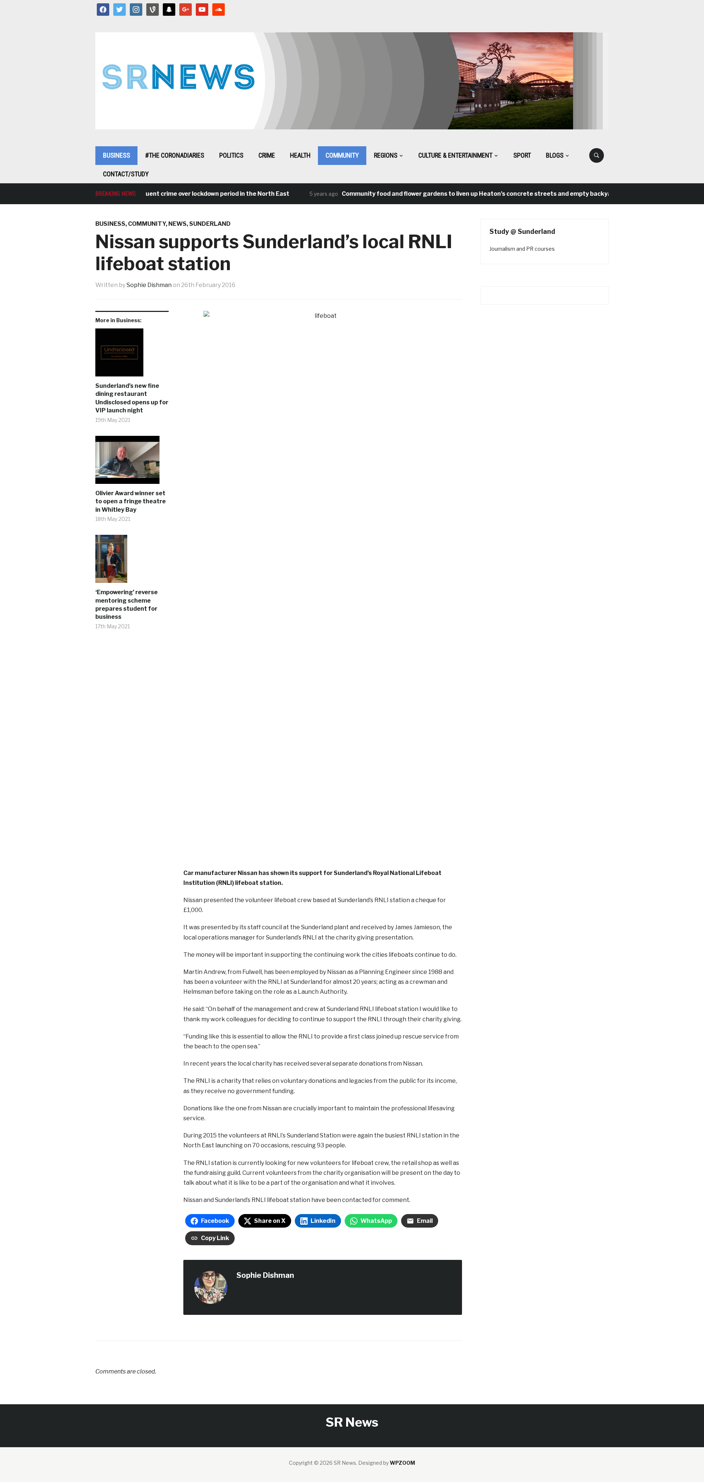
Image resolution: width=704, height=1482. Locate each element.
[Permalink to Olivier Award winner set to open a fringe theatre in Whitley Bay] (132, 462)
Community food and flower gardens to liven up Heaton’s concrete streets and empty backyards (460, 193)
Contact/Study (126, 174)
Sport (522, 155)
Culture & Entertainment (455, 155)
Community (342, 155)
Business (116, 155)
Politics (231, 155)
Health (300, 155)
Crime (266, 155)
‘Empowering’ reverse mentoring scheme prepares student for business (126, 604)
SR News (352, 1422)
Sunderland (210, 223)
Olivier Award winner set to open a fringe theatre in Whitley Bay (130, 501)
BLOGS (555, 155)
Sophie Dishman (149, 285)
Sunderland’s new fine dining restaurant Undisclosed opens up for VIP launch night (131, 398)
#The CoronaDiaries (174, 155)
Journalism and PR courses (522, 249)
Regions (385, 155)
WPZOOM (402, 1463)
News (177, 223)
